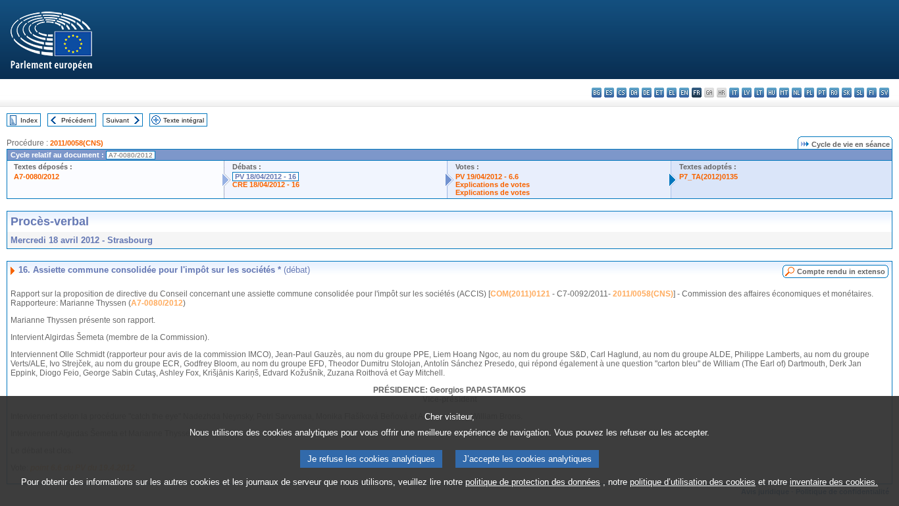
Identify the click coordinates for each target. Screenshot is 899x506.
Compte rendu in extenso (841, 271)
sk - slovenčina (847, 93)
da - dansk (634, 93)
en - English (684, 93)
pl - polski (809, 93)
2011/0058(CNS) (76, 143)
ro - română (834, 93)
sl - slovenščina (859, 93)
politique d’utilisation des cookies (693, 482)
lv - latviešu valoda (747, 93)
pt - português (822, 93)
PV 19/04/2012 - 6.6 (487, 177)
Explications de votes (492, 184)
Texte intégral (183, 120)
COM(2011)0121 (520, 293)
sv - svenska (884, 93)
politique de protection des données (532, 482)
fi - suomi (872, 93)
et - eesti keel (659, 93)
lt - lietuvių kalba (759, 93)
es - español (609, 93)
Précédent (77, 120)
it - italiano (734, 93)
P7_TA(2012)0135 (708, 177)
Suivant (117, 120)
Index (29, 120)
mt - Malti (784, 93)
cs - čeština (622, 93)
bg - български (597, 93)
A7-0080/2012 (36, 177)
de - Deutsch (647, 93)
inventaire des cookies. (834, 482)
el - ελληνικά (672, 93)
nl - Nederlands (797, 93)
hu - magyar (772, 93)
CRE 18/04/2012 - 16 (265, 184)
